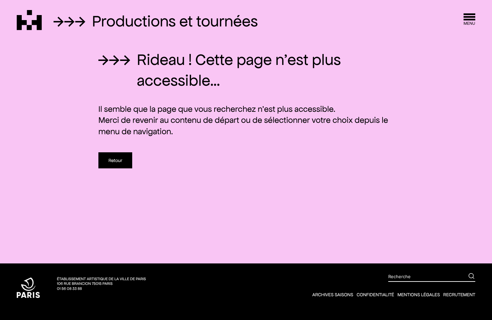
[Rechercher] (466, 277)
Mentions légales (418, 294)
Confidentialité (375, 294)
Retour (115, 160)
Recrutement (459, 294)
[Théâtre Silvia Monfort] (29, 20)
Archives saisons (332, 294)
